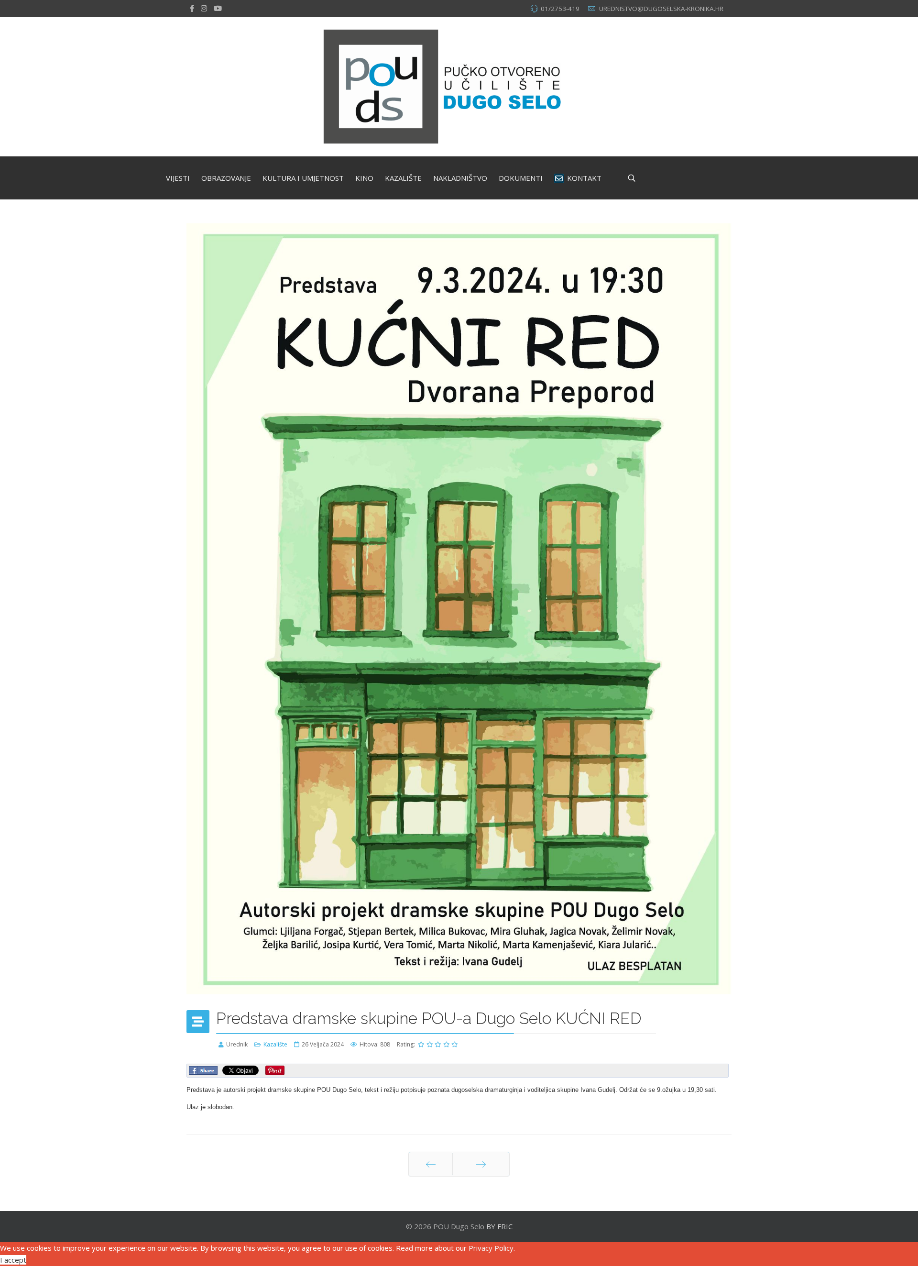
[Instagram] (204, 8)
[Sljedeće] (481, 1164)
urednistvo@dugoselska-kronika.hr (661, 8)
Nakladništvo (460, 178)
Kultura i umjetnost (303, 178)
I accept (13, 1260)
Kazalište (403, 178)
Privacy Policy (491, 1248)
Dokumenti (521, 178)
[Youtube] (218, 8)
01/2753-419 (560, 8)
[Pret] (430, 1164)
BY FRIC (499, 1226)
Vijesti (178, 178)
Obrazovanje (226, 178)
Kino (364, 178)
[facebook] (192, 8)
